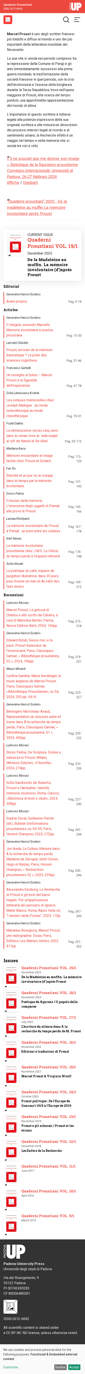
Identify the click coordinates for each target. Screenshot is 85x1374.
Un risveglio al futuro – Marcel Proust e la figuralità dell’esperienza (29, 380)
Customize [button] (10, 1367)
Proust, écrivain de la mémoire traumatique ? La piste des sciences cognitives (29, 355)
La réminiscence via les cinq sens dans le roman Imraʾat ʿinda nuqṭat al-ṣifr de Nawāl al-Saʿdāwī (32, 435)
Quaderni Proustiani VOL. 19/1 (52, 242)
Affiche (13, 182)
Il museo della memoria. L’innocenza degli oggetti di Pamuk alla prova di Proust (33, 506)
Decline (60, 1367)
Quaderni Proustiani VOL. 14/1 (48, 1092)
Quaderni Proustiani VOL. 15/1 (48, 1067)
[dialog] (42, 1360)
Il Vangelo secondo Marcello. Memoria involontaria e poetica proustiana (29, 330)
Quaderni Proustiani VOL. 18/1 (48, 992)
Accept (74, 1367)
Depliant (30, 182)
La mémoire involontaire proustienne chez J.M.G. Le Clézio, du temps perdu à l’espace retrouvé (33, 551)
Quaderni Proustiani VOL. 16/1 (48, 1042)
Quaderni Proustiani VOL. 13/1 (48, 1116)
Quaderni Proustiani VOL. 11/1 (48, 1166)
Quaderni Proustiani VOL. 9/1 (47, 1215)
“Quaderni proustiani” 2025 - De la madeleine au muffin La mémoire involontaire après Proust (37, 207)
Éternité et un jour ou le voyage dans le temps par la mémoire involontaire (29, 480)
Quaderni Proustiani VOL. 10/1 (48, 1191)
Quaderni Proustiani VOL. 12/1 (48, 1141)
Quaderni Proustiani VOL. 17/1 (48, 1017)
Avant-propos (16, 301)
